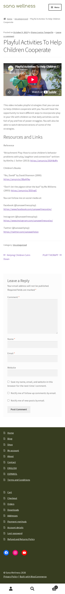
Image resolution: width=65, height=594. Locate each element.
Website (11, 367)
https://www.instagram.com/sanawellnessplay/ (28, 220)
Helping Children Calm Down (16, 256)
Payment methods (17, 521)
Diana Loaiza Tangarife (42, 32)
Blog (9, 438)
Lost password (14, 533)
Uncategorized (21, 18)
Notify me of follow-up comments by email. (33, 393)
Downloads (13, 509)
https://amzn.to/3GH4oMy (44, 160)
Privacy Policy (10, 576)
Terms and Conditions (18, 479)
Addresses (12, 515)
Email (11, 353)
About (10, 456)
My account (13, 450)
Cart (9, 492)
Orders (10, 503)
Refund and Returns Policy (21, 539)
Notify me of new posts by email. (28, 400)
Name (11, 339)
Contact (11, 462)
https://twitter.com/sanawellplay (21, 231)
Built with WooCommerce (33, 576)
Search (32, 589)
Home (9, 18)
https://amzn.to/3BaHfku (16, 179)
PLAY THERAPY (50, 255)
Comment (13, 297)
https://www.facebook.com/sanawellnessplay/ (27, 209)
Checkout (12, 498)
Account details (15, 527)
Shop (10, 444)
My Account (11, 589)
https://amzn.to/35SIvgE (24, 190)
